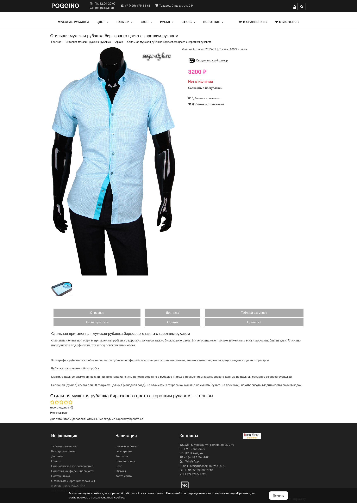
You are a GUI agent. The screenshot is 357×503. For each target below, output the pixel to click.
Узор (144, 22)
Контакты (121, 456)
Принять (278, 495)
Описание (97, 312)
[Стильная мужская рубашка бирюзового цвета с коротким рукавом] (113, 161)
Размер (123, 22)
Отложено (288, 22)
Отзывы (120, 471)
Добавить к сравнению (205, 98)
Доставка (172, 312)
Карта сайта (123, 476)
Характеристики (97, 322)
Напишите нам (125, 461)
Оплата (172, 322)
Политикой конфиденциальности (188, 493)
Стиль (187, 22)
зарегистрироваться (129, 419)
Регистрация (123, 451)
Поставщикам (60, 476)
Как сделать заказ (63, 451)
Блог (118, 466)
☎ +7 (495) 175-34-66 (135, 5)
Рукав (165, 22)
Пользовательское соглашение (72, 466)
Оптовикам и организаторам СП (73, 481)
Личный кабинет (126, 446)
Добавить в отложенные (207, 104)
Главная (56, 42)
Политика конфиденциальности (72, 471)
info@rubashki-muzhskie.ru (207, 466)
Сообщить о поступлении (205, 88)
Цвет (101, 22)
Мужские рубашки (73, 22)
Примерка (254, 322)
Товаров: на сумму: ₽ (175, 5)
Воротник (211, 22)
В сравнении (254, 22)
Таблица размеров (254, 312)
